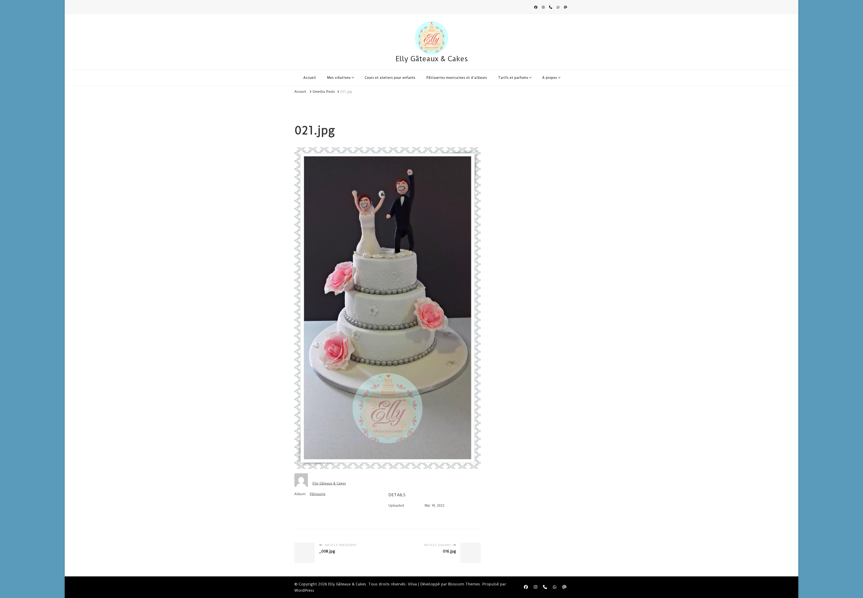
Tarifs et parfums (513, 77)
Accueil (309, 77)
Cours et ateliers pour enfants (390, 77)
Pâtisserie (317, 494)
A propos (549, 77)
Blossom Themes (464, 584)
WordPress (304, 590)
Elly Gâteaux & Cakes (432, 58)
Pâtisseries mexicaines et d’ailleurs (457, 77)
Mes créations (339, 77)
